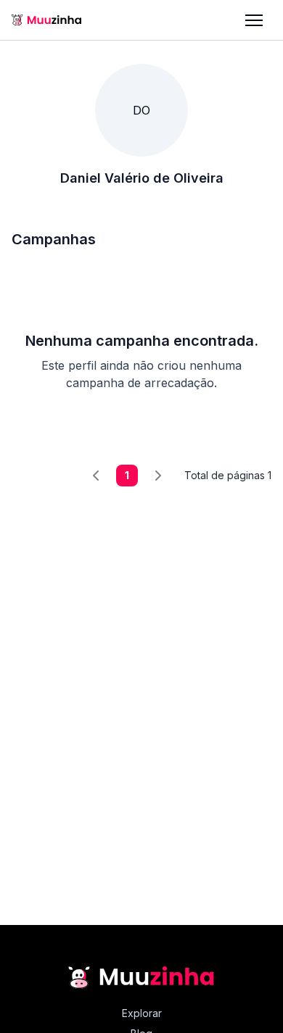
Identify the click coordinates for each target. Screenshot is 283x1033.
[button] (254, 20)
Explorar (142, 1013)
